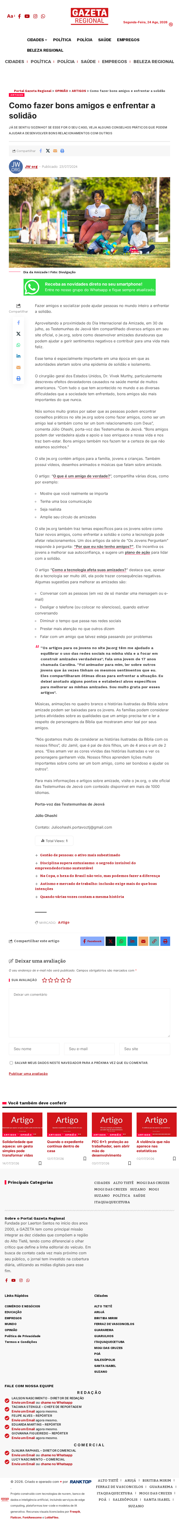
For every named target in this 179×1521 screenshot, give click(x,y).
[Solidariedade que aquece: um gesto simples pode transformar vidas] (22, 1125)
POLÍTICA (41, 62)
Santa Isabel (157, 1499)
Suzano (138, 1189)
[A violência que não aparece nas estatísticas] (157, 1125)
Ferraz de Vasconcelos (119, 1487)
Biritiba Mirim (156, 1480)
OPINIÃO (26, 1134)
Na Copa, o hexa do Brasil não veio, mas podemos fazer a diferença (100, 876)
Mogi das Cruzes (110, 1189)
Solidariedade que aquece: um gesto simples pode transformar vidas (17, 1149)
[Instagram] (35, 16)
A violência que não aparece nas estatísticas (153, 1146)
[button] (11, 16)
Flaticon (15, 1517)
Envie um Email (23, 1402)
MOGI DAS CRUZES (153, 1183)
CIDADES (14, 62)
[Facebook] (19, 16)
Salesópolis (125, 1499)
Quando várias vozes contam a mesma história (82, 897)
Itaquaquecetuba (115, 1493)
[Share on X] (48, 151)
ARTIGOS (16, 95)
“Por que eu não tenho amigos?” (104, 546)
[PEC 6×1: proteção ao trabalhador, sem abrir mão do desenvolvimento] (112, 1125)
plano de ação (137, 552)
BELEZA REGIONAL (154, 62)
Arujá (130, 1480)
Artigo (63, 922)
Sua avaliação (24, 980)
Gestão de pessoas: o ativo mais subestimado (80, 855)
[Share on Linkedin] (18, 356)
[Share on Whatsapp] (18, 345)
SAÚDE (88, 62)
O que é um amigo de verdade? (81, 476)
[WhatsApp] (43, 16)
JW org (31, 167)
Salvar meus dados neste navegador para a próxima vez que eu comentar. (81, 1063)
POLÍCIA (66, 62)
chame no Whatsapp (56, 1402)
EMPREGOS (114, 62)
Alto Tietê (123, 1183)
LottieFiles (52, 1517)
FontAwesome (32, 1517)
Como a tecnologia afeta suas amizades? (89, 569)
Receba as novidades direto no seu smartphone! (93, 284)
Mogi (154, 1189)
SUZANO (102, 1196)
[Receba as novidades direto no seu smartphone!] (32, 287)
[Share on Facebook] (40, 151)
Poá (103, 1499)
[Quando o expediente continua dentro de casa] (67, 1125)
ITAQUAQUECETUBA (112, 1202)
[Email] (55, 151)
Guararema (161, 1487)
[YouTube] (27, 16)
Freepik (75, 1511)
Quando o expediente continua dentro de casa (65, 1146)
